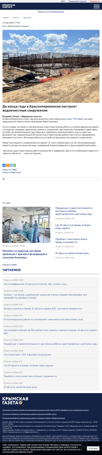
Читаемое (11, 270)
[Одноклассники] (7, 165)
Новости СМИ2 (9, 170)
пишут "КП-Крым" (75, 119)
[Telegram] (10, 165)
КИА (63, 1)
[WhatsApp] (14, 165)
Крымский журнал (77, 1)
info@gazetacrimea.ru (31, 432)
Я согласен (93, 448)
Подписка (95, 1)
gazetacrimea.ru (62, 436)
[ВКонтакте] (3, 165)
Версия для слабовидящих (51, 12)
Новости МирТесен (11, 172)
